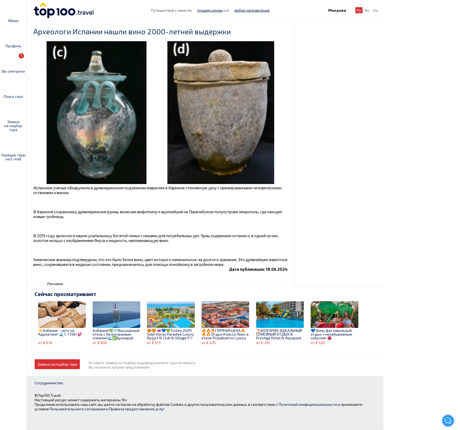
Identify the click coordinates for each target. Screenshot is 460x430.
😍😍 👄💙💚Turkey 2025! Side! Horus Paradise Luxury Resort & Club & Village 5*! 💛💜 (170, 334)
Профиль (13, 46)
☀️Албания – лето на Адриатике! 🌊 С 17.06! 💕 (60, 332)
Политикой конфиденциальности (308, 404)
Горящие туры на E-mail (13, 157)
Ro (367, 10)
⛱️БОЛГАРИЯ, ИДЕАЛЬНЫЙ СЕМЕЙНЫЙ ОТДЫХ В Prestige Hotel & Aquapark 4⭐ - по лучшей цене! (279, 334)
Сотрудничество (49, 383)
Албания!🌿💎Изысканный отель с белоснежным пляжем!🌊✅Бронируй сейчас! (116, 334)
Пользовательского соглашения (77, 409)
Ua (375, 10)
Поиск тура (13, 96)
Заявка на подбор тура (13, 125)
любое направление (252, 10)
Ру (359, 10)
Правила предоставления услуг (137, 409)
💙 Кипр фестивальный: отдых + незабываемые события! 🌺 (331, 334)
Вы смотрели (13, 63)
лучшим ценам (210, 10)
